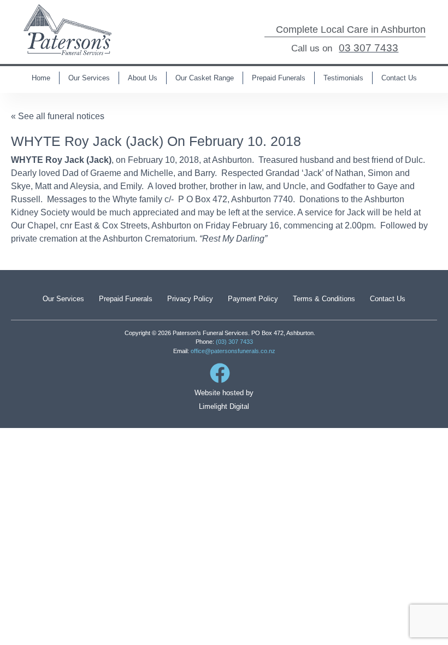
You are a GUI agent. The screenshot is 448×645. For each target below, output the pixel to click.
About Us (142, 78)
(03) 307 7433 (234, 341)
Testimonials (343, 78)
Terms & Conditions (324, 299)
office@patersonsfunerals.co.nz (233, 351)
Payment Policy (253, 299)
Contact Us (399, 78)
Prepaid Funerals (278, 78)
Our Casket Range (204, 78)
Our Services (89, 78)
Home (41, 78)
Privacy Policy (190, 299)
